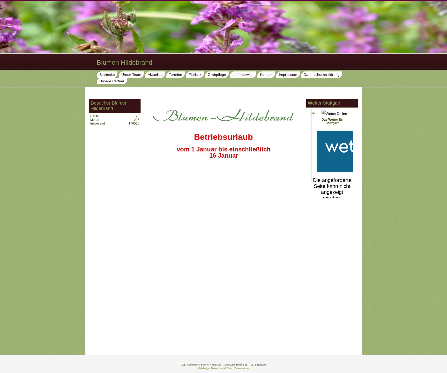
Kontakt (266, 74)
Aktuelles (155, 74)
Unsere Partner (111, 81)
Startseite (107, 74)
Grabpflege (217, 74)
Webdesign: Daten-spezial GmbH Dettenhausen (223, 368)
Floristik (195, 74)
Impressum (288, 74)
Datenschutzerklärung (322, 74)
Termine (175, 74)
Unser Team (131, 74)
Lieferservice (243, 74)
